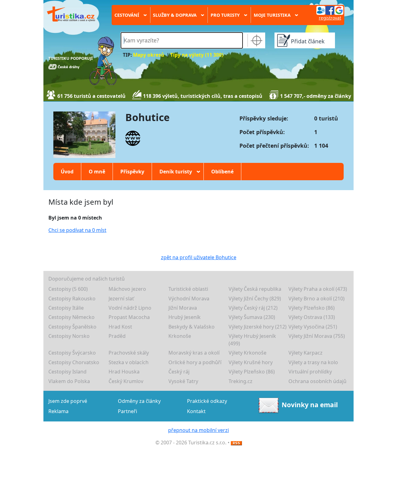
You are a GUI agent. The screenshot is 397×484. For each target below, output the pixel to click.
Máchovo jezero (127, 289)
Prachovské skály (129, 352)
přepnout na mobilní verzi (198, 430)
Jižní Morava (182, 307)
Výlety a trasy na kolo (313, 362)
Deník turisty (177, 171)
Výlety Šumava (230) (252, 317)
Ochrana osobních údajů (317, 381)
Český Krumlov (126, 381)
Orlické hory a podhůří (194, 362)
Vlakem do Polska (69, 381)
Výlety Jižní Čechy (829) (255, 298)
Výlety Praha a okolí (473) (317, 289)
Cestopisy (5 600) (68, 289)
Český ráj (179, 371)
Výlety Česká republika (255, 289)
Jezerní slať (121, 298)
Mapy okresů (148, 55)
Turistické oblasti (188, 289)
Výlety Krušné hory (251, 362)
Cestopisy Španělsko (72, 326)
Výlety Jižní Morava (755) (316, 336)
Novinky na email (310, 404)
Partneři (127, 411)
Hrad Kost (120, 326)
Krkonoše (179, 336)
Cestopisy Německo (71, 317)
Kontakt (196, 411)
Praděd (117, 336)
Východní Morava (188, 298)
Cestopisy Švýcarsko (72, 352)
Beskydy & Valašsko (191, 326)
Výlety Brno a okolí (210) (316, 298)
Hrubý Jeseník (184, 317)
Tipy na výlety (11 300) (196, 55)
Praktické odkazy (207, 401)
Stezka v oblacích (129, 362)
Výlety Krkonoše (247, 352)
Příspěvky (132, 171)
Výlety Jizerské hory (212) (258, 326)
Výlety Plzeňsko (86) (311, 307)
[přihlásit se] (329, 10)
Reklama (58, 411)
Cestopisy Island (67, 371)
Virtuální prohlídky (310, 371)
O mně (97, 171)
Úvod (67, 171)
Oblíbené (222, 171)
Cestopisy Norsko (69, 336)
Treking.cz (240, 381)
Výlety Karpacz (305, 352)
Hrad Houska (124, 371)
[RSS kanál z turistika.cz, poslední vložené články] (236, 442)
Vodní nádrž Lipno (130, 307)
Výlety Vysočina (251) (312, 326)
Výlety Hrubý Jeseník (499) (252, 340)
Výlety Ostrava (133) (311, 317)
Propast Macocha (129, 317)
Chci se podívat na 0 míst (77, 230)
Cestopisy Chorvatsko (73, 362)
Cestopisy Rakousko (72, 298)
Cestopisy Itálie (66, 307)
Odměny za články (139, 401)
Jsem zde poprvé (67, 401)
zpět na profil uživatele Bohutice (198, 257)
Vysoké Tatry (183, 381)
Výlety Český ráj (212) (253, 307)
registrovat (330, 18)
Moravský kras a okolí (194, 352)
